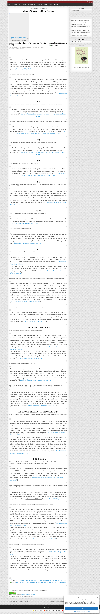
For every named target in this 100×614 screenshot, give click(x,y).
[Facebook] (87, 2)
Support (45, 4)
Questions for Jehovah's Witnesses (40, 8)
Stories (24, 4)
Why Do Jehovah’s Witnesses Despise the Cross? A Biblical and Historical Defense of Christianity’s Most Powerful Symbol (80, 34)
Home (9, 4)
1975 (14, 596)
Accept (81, 608)
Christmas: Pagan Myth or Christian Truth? (80, 30)
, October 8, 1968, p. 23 (20, 69)
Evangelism (32, 8)
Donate (50, 4)
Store (15, 4)
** (30, 69)
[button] (97, 597)
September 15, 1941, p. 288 (27, 243)
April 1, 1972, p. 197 (44, 539)
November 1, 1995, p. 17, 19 (42, 406)
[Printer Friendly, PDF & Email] (12, 592)
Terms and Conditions (85, 611)
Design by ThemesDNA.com (50, 607)
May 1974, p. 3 (35, 321)
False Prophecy (30, 596)
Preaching (39, 4)
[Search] (91, 2)
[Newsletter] (77, 41)
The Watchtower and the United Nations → (59, 601)
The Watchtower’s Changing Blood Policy (80, 20)
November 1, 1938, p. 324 (24, 223)
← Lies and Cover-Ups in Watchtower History (18, 601)
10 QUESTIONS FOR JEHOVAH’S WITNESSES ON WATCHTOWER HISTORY (41, 583)
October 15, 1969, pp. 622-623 (25, 302)
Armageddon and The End (21, 596)
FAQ (19, 4)
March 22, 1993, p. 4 (52, 499)
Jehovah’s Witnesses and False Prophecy (38, 11)
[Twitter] (85, 2)
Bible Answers (31, 4)
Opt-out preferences (76, 611)
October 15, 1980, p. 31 (29, 358)
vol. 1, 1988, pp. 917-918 (35, 380)
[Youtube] (89, 2)
